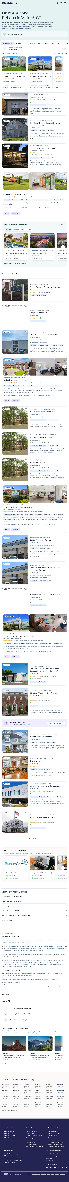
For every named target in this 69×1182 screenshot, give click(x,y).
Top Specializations (54, 1128)
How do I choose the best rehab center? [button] (16, 915)
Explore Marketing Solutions (54, 1156)
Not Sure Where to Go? (11, 1128)
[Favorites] (61, 3)
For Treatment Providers (54, 1150)
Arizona (5, 1053)
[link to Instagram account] (62, 1167)
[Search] (57, 3)
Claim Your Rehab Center (53, 1154)
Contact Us (49, 1160)
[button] (65, 3)
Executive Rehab (52, 1135)
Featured (8, 229)
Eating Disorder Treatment (55, 1131)
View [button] (6, 213)
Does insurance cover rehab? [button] (12, 896)
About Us (49, 1158)
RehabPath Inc (36, 1174)
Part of (37, 125)
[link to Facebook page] (66, 1167)
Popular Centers (31, 1128)
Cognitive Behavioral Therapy (34, 1135)
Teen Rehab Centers (53, 1138)
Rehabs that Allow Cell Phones (34, 1146)
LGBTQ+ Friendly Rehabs (33, 1140)
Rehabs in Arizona (9, 1140)
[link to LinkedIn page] (51, 1167)
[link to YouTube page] (55, 1167)
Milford (14, 274)
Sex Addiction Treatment (55, 1144)
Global (29, 229)
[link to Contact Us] (47, 1167)
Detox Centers (30, 1133)
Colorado (32, 1053)
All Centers (4, 9)
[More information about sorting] (66, 53)
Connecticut (21, 9)
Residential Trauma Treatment (56, 1142)
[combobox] (14, 53)
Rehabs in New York (9, 1135)
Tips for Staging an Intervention (13, 1160)
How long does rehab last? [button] (11, 906)
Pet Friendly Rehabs (31, 1144)
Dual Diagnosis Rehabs (54, 1140)
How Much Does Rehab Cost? (12, 1162)
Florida (23, 229)
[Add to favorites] (26, 95)
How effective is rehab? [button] (10, 911)
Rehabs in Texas (8, 1138)
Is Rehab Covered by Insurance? (13, 1158)
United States (13, 9)
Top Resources (9, 1150)
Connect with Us (51, 1164)
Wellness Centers (30, 1142)
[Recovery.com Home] (9, 3)
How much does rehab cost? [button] (12, 901)
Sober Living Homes (31, 1138)
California (16, 229)
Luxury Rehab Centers (32, 1131)
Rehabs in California (9, 1133)
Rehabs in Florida (9, 1131)
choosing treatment (29, 948)
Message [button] (16, 213)
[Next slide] (62, 73)
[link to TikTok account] (59, 1167)
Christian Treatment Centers (56, 1146)
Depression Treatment (54, 1133)
